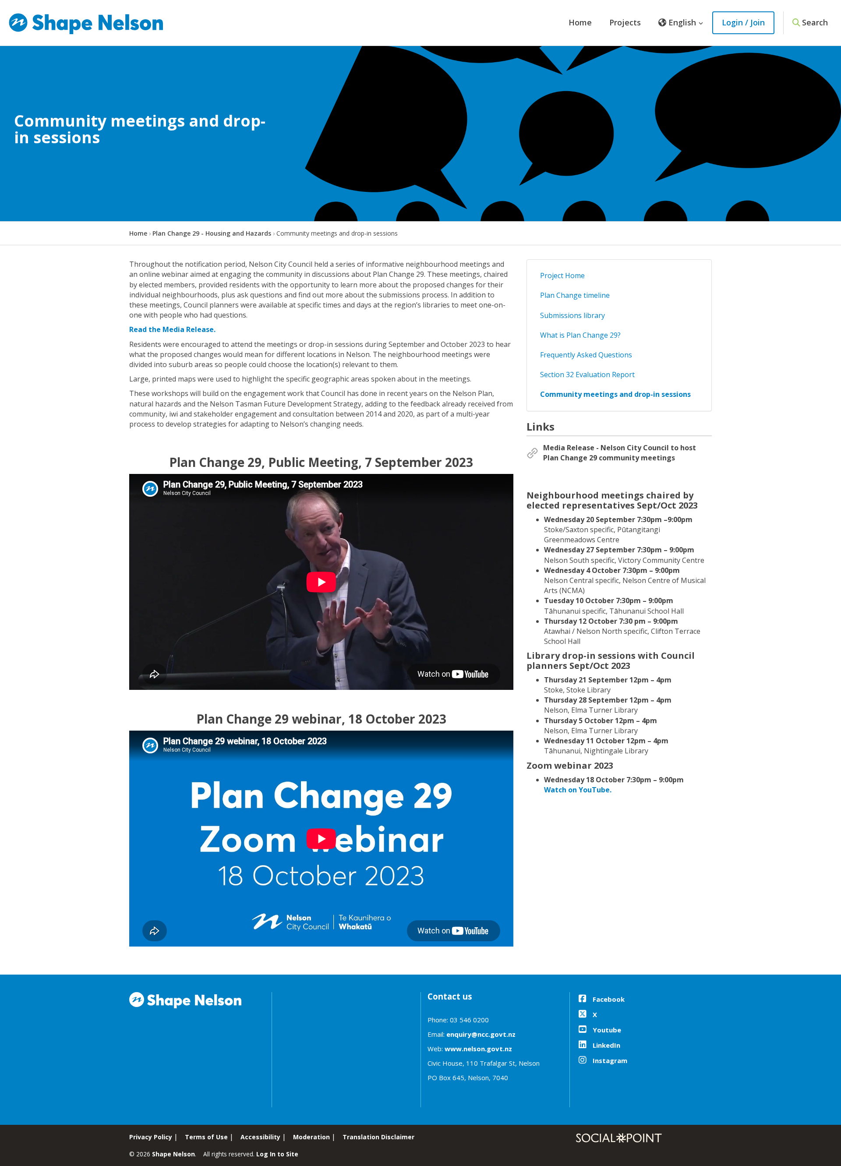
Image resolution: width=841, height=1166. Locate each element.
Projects (625, 22)
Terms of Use (206, 1137)
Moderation (311, 1137)
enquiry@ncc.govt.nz (481, 1034)
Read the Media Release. (172, 329)
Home (580, 22)
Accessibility (260, 1137)
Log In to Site (277, 1154)
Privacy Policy (150, 1137)
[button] (680, 23)
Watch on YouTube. (577, 790)
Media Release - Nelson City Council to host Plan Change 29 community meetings (619, 453)
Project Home (562, 275)
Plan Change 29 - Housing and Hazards (211, 233)
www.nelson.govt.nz (478, 1048)
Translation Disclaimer (378, 1137)
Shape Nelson (173, 1154)
